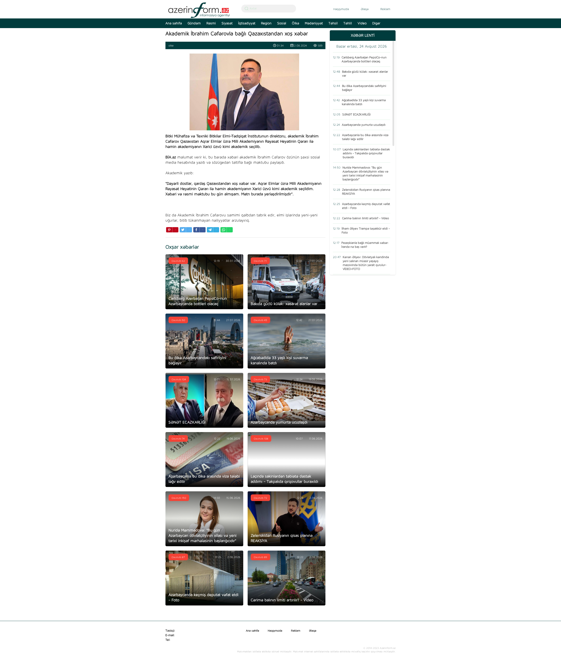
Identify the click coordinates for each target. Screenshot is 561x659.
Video (362, 23)
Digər (376, 23)
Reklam (385, 9)
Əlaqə (365, 9)
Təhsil (333, 23)
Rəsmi (211, 23)
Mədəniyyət (314, 23)
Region (266, 23)
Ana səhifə (173, 23)
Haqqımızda (341, 9)
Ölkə (295, 23)
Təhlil (347, 23)
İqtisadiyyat (246, 23)
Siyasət (227, 23)
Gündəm (194, 23)
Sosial (281, 23)
